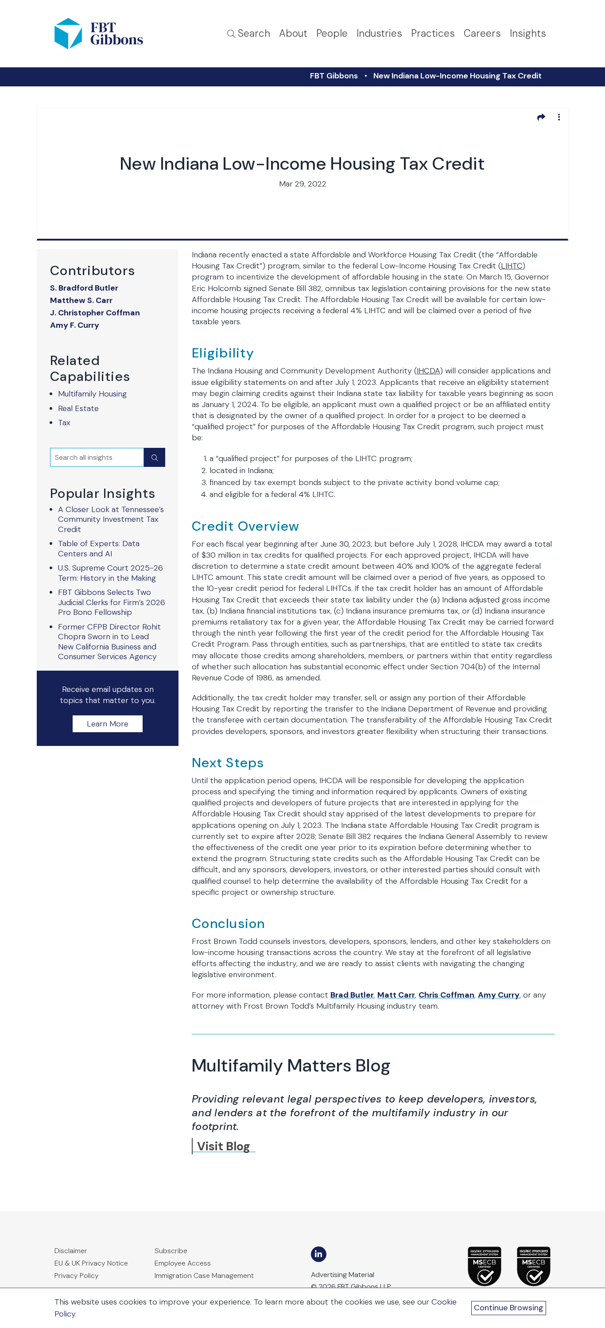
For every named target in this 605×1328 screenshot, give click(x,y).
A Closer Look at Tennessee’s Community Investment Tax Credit (111, 519)
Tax (64, 422)
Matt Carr (396, 995)
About (293, 33)
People (332, 33)
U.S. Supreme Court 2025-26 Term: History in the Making (110, 573)
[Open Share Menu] (541, 117)
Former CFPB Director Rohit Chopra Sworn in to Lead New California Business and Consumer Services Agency (109, 641)
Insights (528, 33)
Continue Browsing (508, 1307)
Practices (433, 33)
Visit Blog (223, 1146)
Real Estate (78, 408)
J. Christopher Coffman (95, 313)
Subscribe (171, 1250)
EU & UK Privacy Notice (91, 1263)
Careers (482, 33)
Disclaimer (70, 1250)
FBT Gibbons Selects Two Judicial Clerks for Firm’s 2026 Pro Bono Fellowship (111, 602)
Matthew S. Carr (81, 300)
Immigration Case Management (204, 1275)
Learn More (107, 723)
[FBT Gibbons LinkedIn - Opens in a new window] (318, 1254)
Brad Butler (352, 995)
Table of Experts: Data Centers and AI (99, 548)
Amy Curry (499, 995)
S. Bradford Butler (84, 288)
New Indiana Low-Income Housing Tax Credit (457, 75)
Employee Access (183, 1263)
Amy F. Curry (74, 325)
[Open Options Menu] (559, 117)
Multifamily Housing (92, 393)
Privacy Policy (76, 1275)
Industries (379, 33)
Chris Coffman (446, 995)
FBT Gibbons (334, 75)
